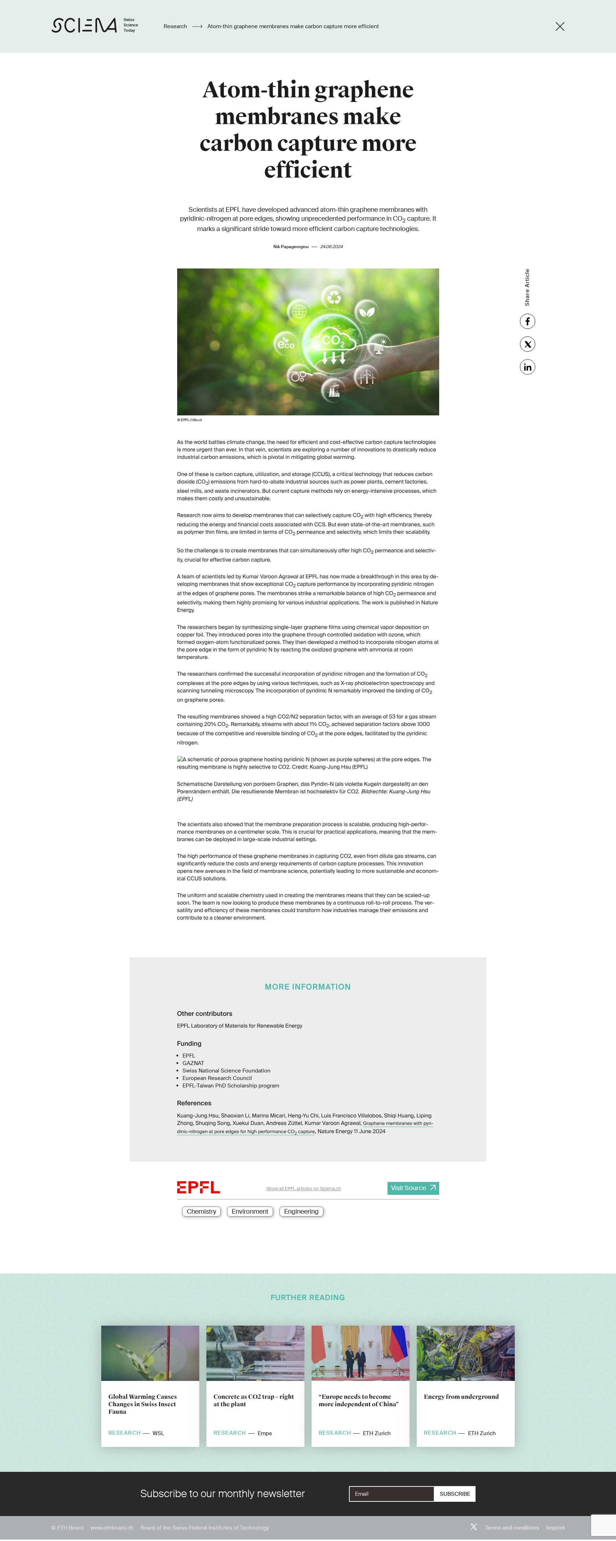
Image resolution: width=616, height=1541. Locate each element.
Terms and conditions (512, 1527)
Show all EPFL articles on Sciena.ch (303, 1189)
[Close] (560, 26)
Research (176, 26)
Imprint (555, 1527)
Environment (250, 1211)
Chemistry (201, 1211)
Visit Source (408, 1188)
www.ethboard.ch (112, 1527)
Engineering (301, 1211)
